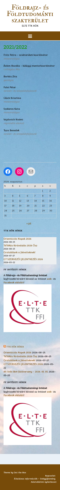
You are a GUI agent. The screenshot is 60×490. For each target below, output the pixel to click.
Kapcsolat (50, 476)
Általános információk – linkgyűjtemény (34, 479)
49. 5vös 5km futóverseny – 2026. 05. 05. (26, 371)
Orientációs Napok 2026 (17, 238)
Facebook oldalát (14, 282)
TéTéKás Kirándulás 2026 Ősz (20, 245)
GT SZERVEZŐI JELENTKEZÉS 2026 (23, 259)
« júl (28, 223)
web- (50, 278)
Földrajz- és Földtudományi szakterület (30, 13)
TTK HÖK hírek (15, 347)
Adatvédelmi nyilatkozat (43, 482)
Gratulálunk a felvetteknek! (19, 252)
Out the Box (20, 472)
